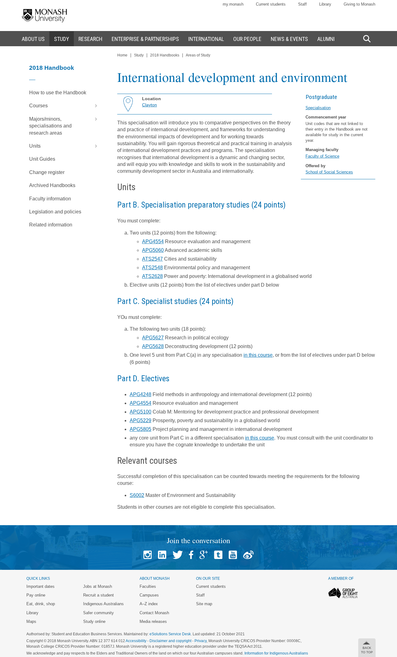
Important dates (40, 586)
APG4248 (140, 394)
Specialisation (318, 107)
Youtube (233, 555)
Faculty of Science (322, 156)
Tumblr (218, 555)
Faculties (148, 586)
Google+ (203, 555)
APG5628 (153, 346)
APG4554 (153, 241)
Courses (38, 105)
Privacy (200, 641)
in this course (258, 355)
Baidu (248, 555)
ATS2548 (152, 267)
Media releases (153, 621)
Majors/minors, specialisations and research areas (50, 126)
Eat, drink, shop (40, 603)
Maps (31, 621)
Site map (204, 603)
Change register (47, 172)
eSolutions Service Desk (170, 634)
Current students (271, 4)
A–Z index (149, 603)
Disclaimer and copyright (170, 641)
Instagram (147, 555)
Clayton (149, 104)
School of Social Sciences (329, 172)
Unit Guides (42, 159)
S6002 (137, 495)
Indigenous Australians (103, 603)
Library (325, 4)
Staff (302, 4)
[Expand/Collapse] (93, 105)
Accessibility (136, 641)
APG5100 (140, 411)
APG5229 (140, 420)
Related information (50, 224)
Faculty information (50, 198)
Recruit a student (98, 595)
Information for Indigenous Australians (276, 653)
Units (35, 146)
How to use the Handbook (57, 92)
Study (139, 55)
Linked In (162, 555)
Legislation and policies (55, 211)
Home (122, 55)
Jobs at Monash (97, 586)
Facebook (191, 555)
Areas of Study (198, 55)
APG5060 (153, 250)
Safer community (98, 612)
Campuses (149, 595)
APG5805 (140, 429)
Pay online (35, 595)
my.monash (233, 4)
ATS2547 (152, 258)
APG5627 (153, 337)
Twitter (177, 555)
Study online (94, 621)
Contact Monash (154, 612)
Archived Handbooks (52, 185)
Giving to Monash (359, 4)
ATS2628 (152, 276)
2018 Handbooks (164, 55)
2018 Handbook (51, 68)
